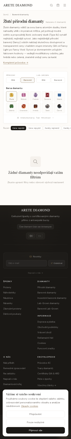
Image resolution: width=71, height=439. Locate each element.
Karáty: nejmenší (52, 128)
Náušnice (8, 298)
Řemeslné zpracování (14, 368)
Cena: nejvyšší (35, 128)
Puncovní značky (46, 348)
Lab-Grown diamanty (48, 303)
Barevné (28, 80)
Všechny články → (46, 385)
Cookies (41, 343)
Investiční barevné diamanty (51, 298)
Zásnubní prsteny (12, 308)
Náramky (7, 303)
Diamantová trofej (12, 384)
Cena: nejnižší (18, 128)
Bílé (13, 80)
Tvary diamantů (45, 368)
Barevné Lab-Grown (47, 308)
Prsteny (7, 287)
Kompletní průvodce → (15, 62)
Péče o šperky (44, 379)
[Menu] (65, 5)
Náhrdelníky (9, 292)
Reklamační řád (45, 337)
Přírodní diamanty (46, 287)
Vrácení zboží (44, 332)
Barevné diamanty (46, 292)
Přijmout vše (35, 430)
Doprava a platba (46, 321)
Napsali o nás (10, 379)
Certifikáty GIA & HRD (48, 373)
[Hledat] (51, 5)
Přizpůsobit (35, 414)
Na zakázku (9, 373)
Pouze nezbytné (35, 422)
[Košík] (58, 5)
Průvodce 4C (44, 363)
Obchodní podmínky (47, 327)
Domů (5, 14)
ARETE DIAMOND (17, 5)
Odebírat (57, 263)
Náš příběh (8, 363)
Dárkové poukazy (12, 314)
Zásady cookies (29, 406)
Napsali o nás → (35, 273)
